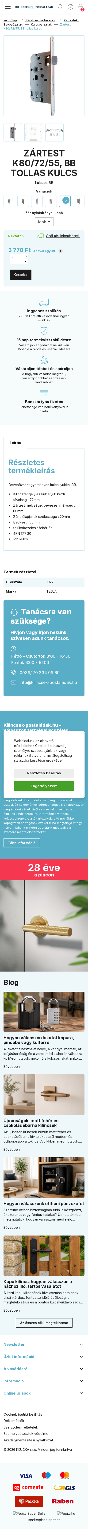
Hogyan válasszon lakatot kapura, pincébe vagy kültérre (39, 1040)
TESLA (51, 591)
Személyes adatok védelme (26, 1433)
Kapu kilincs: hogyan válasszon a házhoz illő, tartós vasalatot (38, 1284)
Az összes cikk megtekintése (44, 1323)
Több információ (21, 843)
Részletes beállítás (44, 773)
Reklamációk (14, 1420)
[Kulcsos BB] (9, 201)
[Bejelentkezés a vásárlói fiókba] (70, 6)
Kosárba (20, 275)
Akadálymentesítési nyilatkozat (28, 1440)
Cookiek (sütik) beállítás (23, 1414)
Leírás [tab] (15, 442)
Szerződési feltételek (21, 1427)
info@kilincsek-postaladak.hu (48, 682)
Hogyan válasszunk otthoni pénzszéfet (44, 1203)
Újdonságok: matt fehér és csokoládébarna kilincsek (31, 1123)
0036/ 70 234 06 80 (40, 672)
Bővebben (12, 1067)
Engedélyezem (44, 786)
